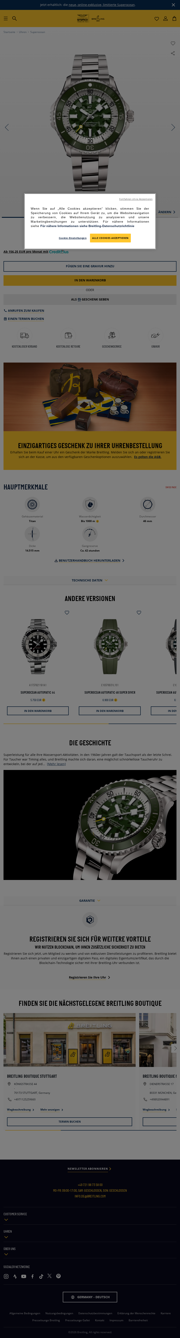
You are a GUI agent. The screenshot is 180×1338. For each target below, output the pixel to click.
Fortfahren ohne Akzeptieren (136, 199)
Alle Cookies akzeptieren (110, 238)
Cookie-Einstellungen (72, 238)
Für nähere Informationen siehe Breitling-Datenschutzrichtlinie (87, 226)
